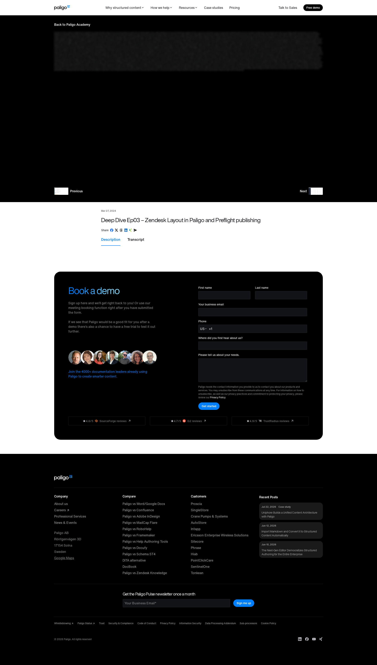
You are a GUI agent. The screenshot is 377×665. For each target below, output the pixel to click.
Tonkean (197, 573)
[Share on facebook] (111, 230)
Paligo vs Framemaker (139, 535)
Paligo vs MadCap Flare (140, 522)
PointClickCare (202, 560)
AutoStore (198, 522)
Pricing (234, 7)
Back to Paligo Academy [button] (72, 24)
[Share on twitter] (116, 230)
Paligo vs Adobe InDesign (141, 516)
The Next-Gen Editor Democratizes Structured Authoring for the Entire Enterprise (289, 552)
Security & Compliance (121, 623)
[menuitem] (125, 7)
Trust (101, 623)
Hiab (194, 554)
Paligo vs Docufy (135, 547)
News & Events (65, 522)
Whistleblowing (62, 623)
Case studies (213, 7)
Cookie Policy (268, 623)
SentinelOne (200, 566)
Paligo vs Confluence (138, 510)
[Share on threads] (121, 230)
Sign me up (244, 603)
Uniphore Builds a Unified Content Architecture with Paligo (289, 514)
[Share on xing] (130, 230)
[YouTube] (314, 639)
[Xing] (321, 639)
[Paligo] (62, 7)
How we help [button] (160, 7)
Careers (60, 510)
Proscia (196, 503)
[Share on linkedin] (125, 230)
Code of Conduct (146, 623)
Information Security (190, 623)
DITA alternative (134, 560)
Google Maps (64, 558)
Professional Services (70, 516)
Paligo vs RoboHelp (137, 529)
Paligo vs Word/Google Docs (144, 503)
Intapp (195, 529)
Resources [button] (187, 7)
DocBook (129, 566)
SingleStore (200, 510)
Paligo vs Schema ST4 (139, 554)
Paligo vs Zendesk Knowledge (145, 573)
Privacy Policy (217, 397)
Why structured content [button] (123, 7)
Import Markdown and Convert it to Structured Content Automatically (289, 533)
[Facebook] (307, 639)
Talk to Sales (287, 7)
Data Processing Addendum (220, 623)
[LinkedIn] (300, 639)
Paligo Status (85, 623)
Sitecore (197, 541)
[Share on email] (135, 230)
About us (61, 503)
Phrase (196, 547)
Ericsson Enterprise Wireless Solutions (219, 535)
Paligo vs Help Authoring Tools (145, 541)
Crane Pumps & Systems (209, 516)
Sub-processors (248, 623)
